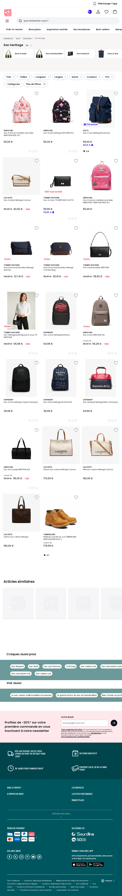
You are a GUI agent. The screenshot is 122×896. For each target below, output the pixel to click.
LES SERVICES (78, 787)
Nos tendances (81, 29)
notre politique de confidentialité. (75, 737)
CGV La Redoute (13, 881)
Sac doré (33, 666)
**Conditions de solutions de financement (35, 890)
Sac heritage (40, 38)
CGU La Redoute (82, 884)
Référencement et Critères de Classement (72, 881)
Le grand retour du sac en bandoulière (77, 695)
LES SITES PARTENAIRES (82, 793)
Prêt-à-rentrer (14, 29)
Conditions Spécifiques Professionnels (56, 884)
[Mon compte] (98, 11)
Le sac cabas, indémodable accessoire (31, 695)
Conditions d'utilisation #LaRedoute (30, 887)
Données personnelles (57, 887)
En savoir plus (89, 858)
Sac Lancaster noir (20, 673)
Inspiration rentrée (57, 29)
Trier (8, 76)
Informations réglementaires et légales (22, 884)
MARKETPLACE (78, 800)
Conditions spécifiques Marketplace (38, 881)
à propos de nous (15, 793)
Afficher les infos (61, 813)
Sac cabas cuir (43, 673)
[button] (114, 11)
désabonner (96, 733)
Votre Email (67, 717)
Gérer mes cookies (78, 887)
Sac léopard (17, 666)
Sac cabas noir (88, 666)
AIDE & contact (14, 787)
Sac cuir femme (52, 666)
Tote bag (70, 666)
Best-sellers (103, 29)
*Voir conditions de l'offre (71, 730)
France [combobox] (108, 880)
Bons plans (35, 29)
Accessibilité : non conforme (67, 890)
